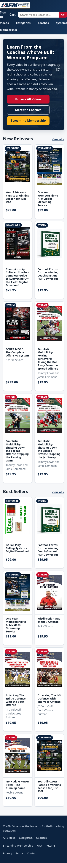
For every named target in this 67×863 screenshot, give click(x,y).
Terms (19, 853)
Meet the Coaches (28, 110)
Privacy (7, 853)
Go (63, 14)
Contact (32, 853)
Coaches (43, 23)
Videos (4, 23)
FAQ (39, 845)
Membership (8, 30)
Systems (61, 23)
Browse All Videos (28, 99)
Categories (23, 23)
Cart (12, 14)
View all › (58, 139)
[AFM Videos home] (15, 5)
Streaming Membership (28, 120)
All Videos (9, 837)
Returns (50, 845)
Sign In (3, 14)
